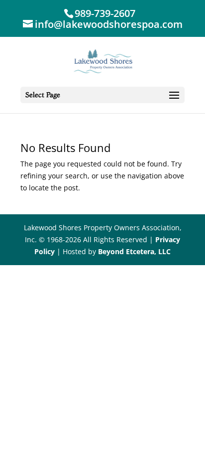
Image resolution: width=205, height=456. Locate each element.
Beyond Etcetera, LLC (134, 251)
